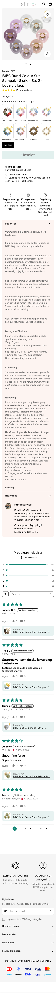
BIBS (13, 71)
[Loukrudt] (28, 4)
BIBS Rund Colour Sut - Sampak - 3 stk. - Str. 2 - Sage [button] (31, 817)
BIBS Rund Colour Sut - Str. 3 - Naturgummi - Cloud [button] (29, 728)
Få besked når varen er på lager (18, 101)
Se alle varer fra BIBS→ (16, 479)
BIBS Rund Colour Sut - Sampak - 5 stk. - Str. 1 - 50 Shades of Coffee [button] (31, 632)
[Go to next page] (47, 828)
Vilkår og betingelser (32, 919)
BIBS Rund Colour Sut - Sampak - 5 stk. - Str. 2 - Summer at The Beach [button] (31, 687)
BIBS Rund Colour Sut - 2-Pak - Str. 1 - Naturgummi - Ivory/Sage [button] (32, 776)
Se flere (8, 145)
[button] (50, 4)
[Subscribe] (50, 911)
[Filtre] (5, 594)
